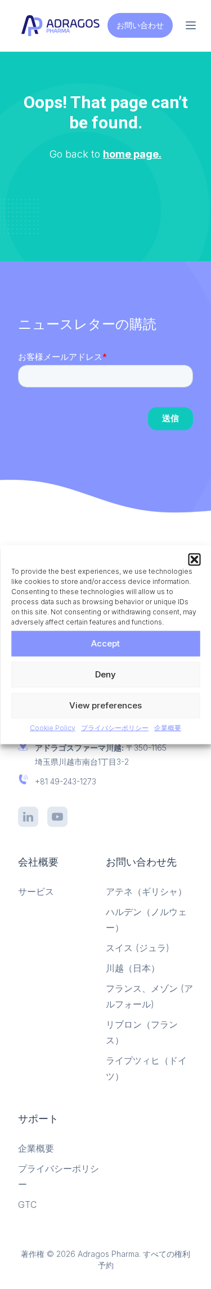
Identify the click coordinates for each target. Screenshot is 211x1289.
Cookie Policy (52, 727)
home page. (132, 154)
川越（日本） (133, 968)
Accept (105, 643)
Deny (105, 674)
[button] (194, 559)
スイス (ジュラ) (137, 947)
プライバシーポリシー (115, 727)
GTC (27, 1204)
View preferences (105, 705)
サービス (36, 891)
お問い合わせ (140, 25)
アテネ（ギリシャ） (146, 891)
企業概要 (167, 727)
